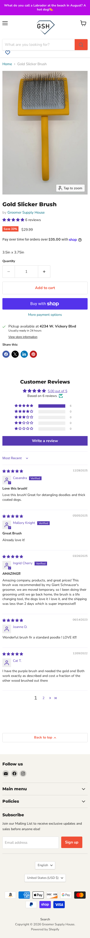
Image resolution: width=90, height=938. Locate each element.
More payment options (45, 315)
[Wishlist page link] (7, 52)
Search (45, 919)
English (43, 865)
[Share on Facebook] (6, 354)
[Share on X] (15, 354)
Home (7, 64)
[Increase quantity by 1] (44, 271)
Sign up (71, 842)
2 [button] (43, 698)
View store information (22, 337)
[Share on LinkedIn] (24, 354)
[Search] (81, 44)
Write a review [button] (45, 440)
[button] (13, 219)
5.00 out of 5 (57, 391)
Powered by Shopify (45, 929)
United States (43, 878)
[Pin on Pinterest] (33, 354)
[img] (12, 471)
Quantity (8, 261)
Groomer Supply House (26, 212)
